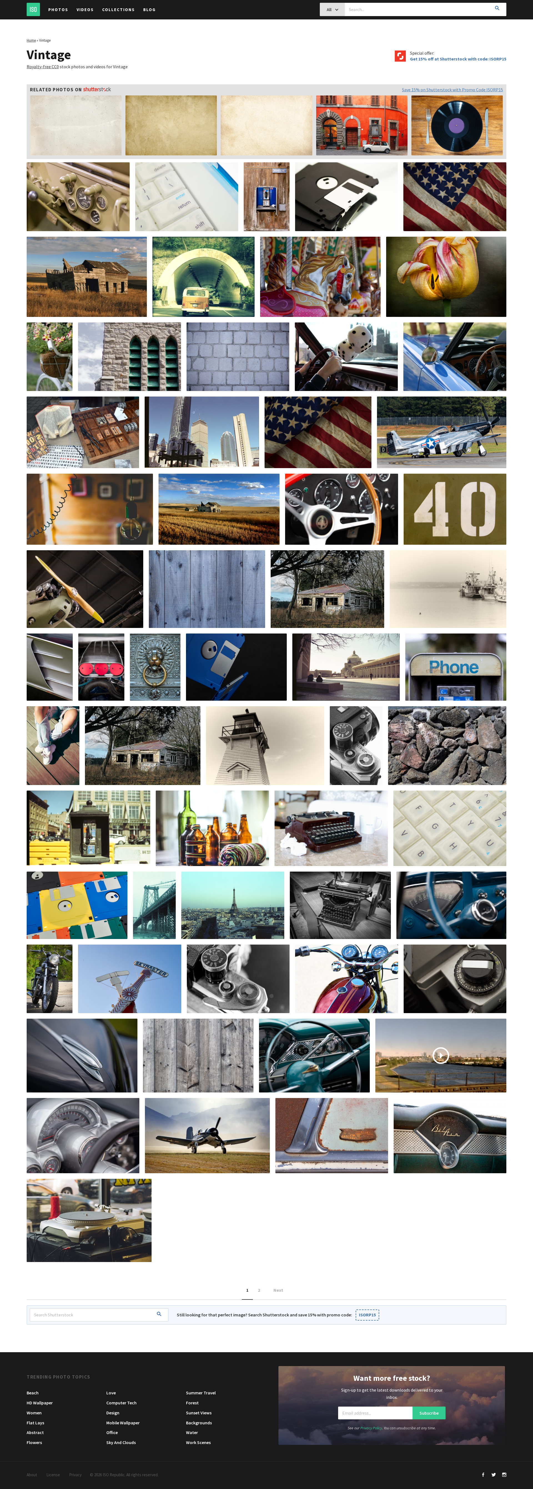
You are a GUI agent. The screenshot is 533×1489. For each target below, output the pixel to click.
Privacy (75, 1474)
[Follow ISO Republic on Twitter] (494, 1475)
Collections (118, 9)
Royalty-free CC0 (43, 66)
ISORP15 (367, 1315)
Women (34, 1412)
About (32, 1474)
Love (111, 1392)
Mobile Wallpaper (123, 1422)
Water (192, 1432)
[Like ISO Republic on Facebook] (483, 1475)
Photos (58, 9)
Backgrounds (199, 1422)
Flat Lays (35, 1422)
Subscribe (429, 1413)
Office (112, 1432)
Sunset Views (199, 1412)
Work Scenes (198, 1442)
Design (112, 1412)
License (53, 1474)
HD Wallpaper (40, 1402)
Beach (33, 1392)
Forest (192, 1402)
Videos (85, 9)
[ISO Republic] (33, 9)
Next (278, 1290)
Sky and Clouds (121, 1442)
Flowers (34, 1442)
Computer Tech (121, 1402)
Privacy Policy (371, 1427)
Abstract (35, 1432)
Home (31, 40)
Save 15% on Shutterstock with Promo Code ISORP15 (452, 89)
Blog (149, 9)
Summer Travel (201, 1392)
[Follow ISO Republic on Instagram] (504, 1475)
